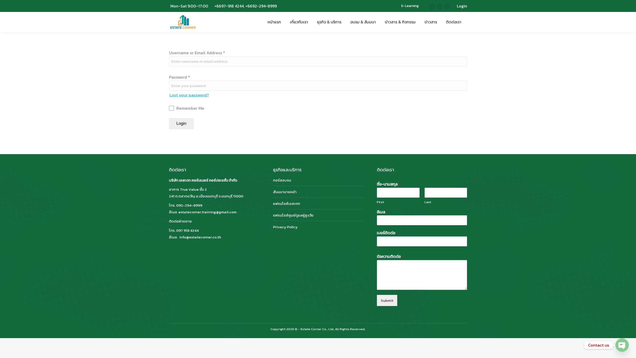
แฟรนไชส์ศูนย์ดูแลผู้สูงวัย (293, 215)
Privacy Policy (285, 227)
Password (179, 77)
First (380, 202)
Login (462, 6)
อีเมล (382, 212)
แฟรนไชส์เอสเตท (286, 203)
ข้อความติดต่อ (390, 256)
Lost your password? (189, 95)
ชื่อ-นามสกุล (389, 184)
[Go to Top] (629, 351)
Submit (387, 300)
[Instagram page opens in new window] (439, 6)
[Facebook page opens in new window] (432, 6)
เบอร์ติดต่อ (386, 232)
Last (428, 202)
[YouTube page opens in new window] (447, 6)
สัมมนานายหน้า (285, 192)
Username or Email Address (197, 52)
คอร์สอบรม (282, 180)
